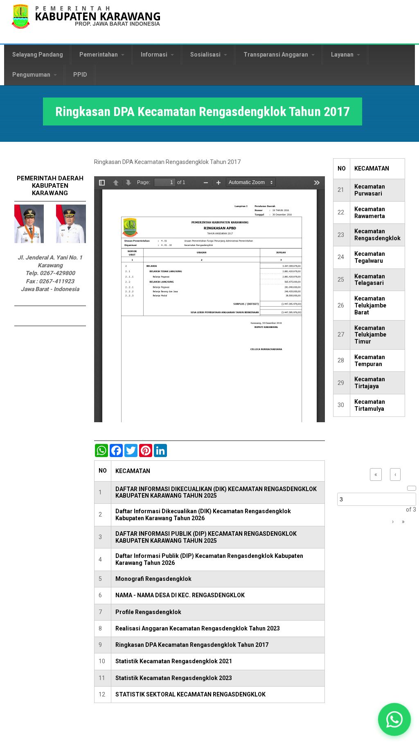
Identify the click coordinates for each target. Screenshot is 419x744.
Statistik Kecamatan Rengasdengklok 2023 (173, 678)
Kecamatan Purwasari (369, 190)
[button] (395, 720)
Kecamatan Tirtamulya (369, 405)
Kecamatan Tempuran (369, 360)
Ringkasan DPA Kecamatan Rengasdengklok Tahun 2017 (191, 645)
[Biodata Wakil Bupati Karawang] (71, 241)
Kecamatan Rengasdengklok (377, 234)
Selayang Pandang (37, 54)
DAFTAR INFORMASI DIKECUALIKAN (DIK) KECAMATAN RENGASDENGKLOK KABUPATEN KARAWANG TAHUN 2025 (216, 492)
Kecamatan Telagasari (369, 280)
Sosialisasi (206, 54)
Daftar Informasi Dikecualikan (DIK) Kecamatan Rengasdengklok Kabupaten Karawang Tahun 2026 (203, 514)
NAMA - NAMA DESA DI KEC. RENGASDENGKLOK (180, 595)
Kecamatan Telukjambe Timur (370, 335)
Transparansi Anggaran (276, 54)
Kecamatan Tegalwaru (369, 257)
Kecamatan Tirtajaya (369, 382)
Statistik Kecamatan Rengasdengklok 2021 (173, 661)
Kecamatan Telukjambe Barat (370, 305)
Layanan (343, 54)
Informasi (155, 54)
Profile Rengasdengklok (148, 612)
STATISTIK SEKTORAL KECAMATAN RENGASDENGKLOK (190, 694)
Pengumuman (32, 74)
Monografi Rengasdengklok (153, 579)
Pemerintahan (99, 54)
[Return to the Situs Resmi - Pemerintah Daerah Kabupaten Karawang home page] (86, 21)
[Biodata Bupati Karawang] (29, 241)
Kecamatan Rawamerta (369, 212)
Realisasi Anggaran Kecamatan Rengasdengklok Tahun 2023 (197, 628)
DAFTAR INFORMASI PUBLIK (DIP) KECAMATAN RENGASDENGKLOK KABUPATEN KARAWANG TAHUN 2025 (206, 537)
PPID (80, 74)
